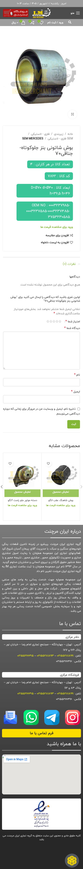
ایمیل (75, 391)
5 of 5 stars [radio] (47, 321)
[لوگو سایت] (41, 12)
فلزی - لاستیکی (40, 134)
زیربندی (58, 134)
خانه (70, 134)
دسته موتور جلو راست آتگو (22, 500)
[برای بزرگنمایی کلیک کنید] (72, 114)
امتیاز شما (72, 321)
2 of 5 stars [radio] (56, 321)
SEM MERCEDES (32, 138)
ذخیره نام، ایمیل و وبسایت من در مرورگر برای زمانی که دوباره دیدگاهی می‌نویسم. (41, 411)
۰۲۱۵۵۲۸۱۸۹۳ (45, 655)
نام (77, 375)
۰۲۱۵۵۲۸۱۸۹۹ (65, 655)
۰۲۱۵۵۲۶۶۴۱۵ (25, 655)
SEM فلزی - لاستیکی (60, 138)
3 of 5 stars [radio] (53, 321)
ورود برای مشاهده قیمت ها (56, 226)
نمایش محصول (61, 492)
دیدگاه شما (72, 328)
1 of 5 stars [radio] (59, 321)
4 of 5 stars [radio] (50, 321)
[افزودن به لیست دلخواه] (48, 463)
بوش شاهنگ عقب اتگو (60, 500)
